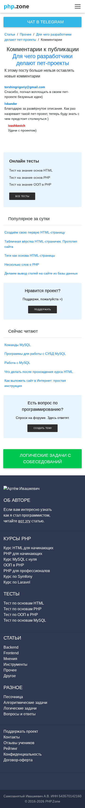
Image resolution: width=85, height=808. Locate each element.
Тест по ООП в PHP (21, 615)
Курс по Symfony (18, 576)
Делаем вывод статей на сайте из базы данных (41, 273)
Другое (10, 676)
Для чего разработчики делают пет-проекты (42, 59)
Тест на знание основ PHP (29, 177)
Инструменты (15, 664)
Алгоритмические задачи (25, 703)
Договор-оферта (18, 760)
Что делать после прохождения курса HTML (38, 372)
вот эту (24, 521)
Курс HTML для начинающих (28, 548)
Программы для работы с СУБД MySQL (35, 354)
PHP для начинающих (23, 554)
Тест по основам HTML (24, 603)
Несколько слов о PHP (21, 264)
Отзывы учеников (19, 743)
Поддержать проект (21, 731)
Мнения (10, 659)
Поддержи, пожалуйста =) (43, 299)
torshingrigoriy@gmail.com (24, 87)
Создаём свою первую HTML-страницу (34, 232)
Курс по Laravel (17, 582)
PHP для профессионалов (27, 571)
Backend (11, 647)
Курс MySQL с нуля (20, 559)
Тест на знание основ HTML (31, 170)
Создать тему (43, 428)
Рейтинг (10, 749)
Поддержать (42, 309)
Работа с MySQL (17, 363)
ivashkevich (16, 125)
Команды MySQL (17, 345)
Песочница (13, 697)
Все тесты (22, 196)
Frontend (11, 653)
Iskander (10, 104)
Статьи (9, 34)
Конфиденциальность (23, 754)
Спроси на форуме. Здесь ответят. (42, 418)
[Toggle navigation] (76, 6)
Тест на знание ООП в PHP (30, 184)
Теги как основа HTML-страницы (29, 255)
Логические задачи (20, 708)
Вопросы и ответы (20, 714)
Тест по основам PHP (23, 609)
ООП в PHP (14, 565)
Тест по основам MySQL (25, 620)
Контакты (12, 737)
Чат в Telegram (45, 22)
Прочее (25, 34)
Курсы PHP (17, 538)
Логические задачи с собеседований (45, 458)
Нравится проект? (42, 290)
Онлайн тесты (24, 161)
